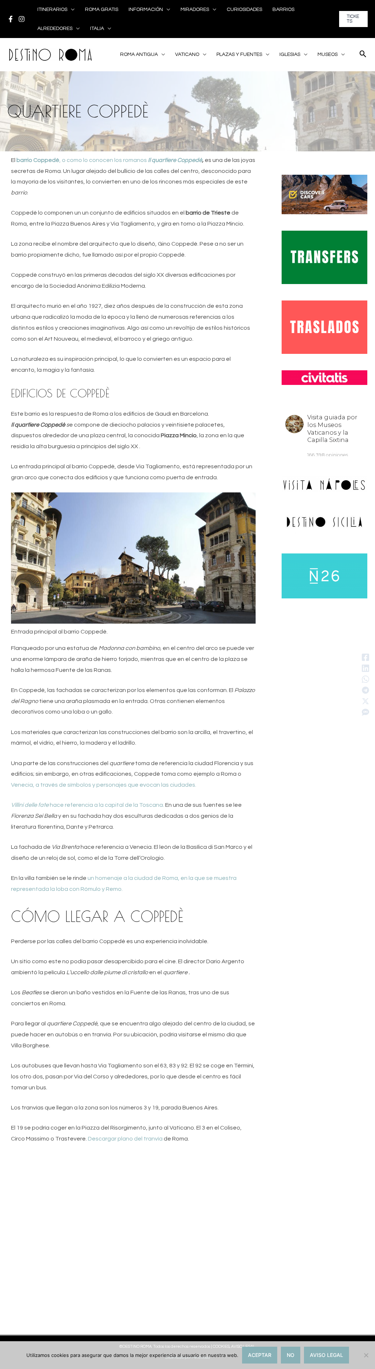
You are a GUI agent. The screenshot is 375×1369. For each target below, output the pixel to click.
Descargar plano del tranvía (125, 1139)
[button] (71, 9)
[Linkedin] (365, 668)
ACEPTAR (259, 1355)
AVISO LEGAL (326, 1355)
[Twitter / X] (365, 701)
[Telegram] (365, 690)
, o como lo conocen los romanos (109, 160)
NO (290, 1355)
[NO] (366, 1355)
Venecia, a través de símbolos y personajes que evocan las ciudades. (103, 785)
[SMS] (365, 712)
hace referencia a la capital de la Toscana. (88, 805)
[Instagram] (21, 19)
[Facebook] (10, 19)
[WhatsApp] (365, 679)
